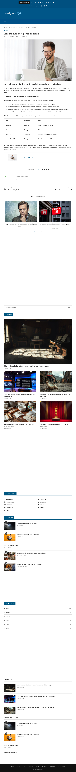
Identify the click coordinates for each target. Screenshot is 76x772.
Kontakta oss (61, 766)
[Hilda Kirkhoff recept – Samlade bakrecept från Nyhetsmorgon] (20, 411)
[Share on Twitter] (44, 169)
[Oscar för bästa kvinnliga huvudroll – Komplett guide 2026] (56, 411)
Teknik (38, 628)
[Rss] (46, 6)
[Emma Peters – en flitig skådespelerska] (9, 567)
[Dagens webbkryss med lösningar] (9, 537)
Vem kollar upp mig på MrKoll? (27, 523)
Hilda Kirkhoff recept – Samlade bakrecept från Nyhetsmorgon (53, 3)
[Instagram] (33, 6)
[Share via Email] (48, 169)
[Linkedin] (36, 6)
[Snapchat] (44, 6)
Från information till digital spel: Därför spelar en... (55, 225)
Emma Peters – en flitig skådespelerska (29, 564)
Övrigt (38, 624)
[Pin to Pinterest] (46, 169)
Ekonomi (38, 612)
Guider (38, 620)
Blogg (13, 27)
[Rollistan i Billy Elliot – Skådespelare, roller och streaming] (56, 381)
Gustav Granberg (14, 36)
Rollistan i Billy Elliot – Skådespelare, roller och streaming (55, 395)
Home (6, 27)
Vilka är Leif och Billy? (11, 545)
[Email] (41, 6)
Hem (12, 766)
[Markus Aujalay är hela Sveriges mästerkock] (9, 556)
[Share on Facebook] (42, 169)
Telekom (38, 632)
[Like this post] (40, 169)
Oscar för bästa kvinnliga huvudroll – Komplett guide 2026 (54, 425)
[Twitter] (31, 6)
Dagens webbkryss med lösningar (28, 534)
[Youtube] (39, 6)
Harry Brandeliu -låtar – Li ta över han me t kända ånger (27, 366)
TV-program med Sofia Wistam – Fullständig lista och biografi (19, 395)
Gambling (38, 616)
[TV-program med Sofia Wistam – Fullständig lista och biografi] (20, 381)
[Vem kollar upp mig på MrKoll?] (9, 526)
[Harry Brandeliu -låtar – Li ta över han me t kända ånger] (38, 341)
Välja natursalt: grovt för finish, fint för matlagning (21, 224)
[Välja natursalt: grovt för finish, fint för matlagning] (21, 211)
